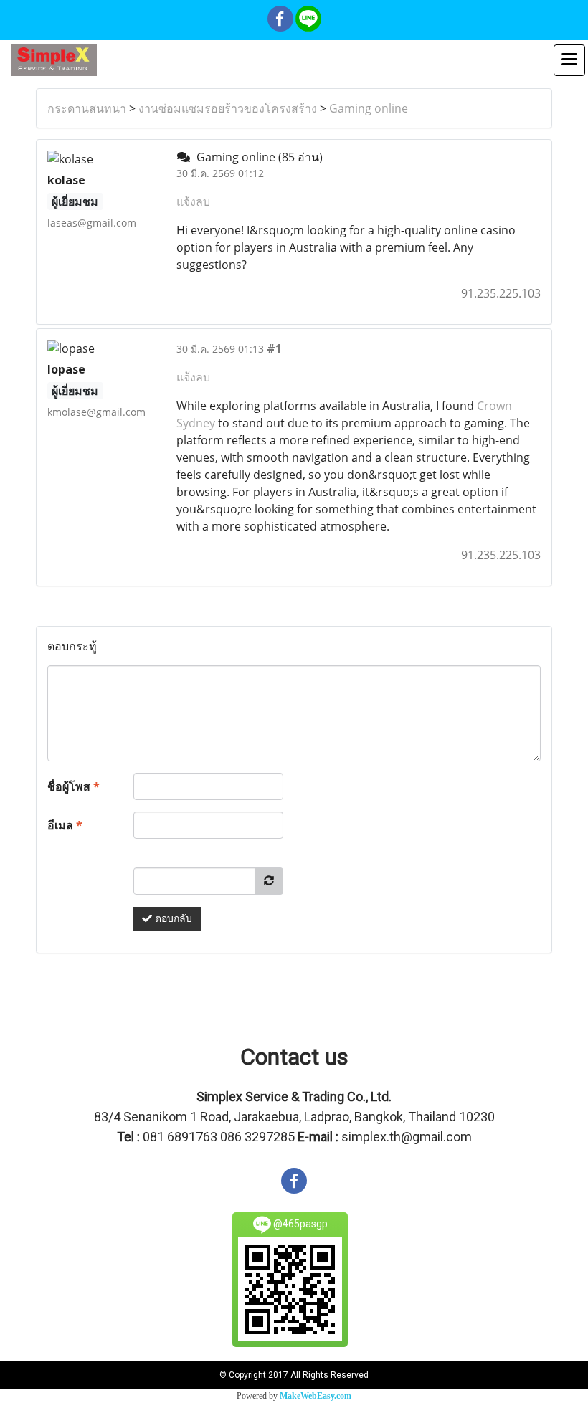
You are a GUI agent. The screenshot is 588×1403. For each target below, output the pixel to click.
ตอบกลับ (172, 918)
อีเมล (64, 825)
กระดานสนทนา (86, 108)
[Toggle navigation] (569, 60)
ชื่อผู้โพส (73, 786)
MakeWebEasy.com (315, 1396)
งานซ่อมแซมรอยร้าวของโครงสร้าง (227, 108)
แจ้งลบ (193, 201)
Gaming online (368, 108)
